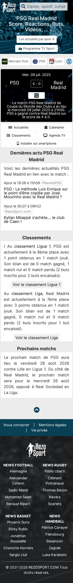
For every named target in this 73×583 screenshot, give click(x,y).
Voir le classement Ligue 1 (37, 284)
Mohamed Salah (18, 497)
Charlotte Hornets (18, 548)
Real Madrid (58, 85)
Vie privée (39, 430)
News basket (18, 516)
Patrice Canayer (55, 527)
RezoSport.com (18, 211)
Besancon (55, 541)
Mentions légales (52, 425)
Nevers (55, 497)
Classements (20, 135)
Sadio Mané (18, 490)
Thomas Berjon (54, 490)
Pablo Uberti (55, 471)
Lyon (58, 61)
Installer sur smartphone (38, 143)
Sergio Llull (18, 555)
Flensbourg (55, 534)
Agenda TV (56, 135)
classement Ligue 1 (32, 246)
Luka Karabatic (54, 555)
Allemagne (18, 471)
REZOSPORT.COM (44, 567)
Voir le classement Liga (36, 337)
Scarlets (54, 504)
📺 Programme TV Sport (36, 48)
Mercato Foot (18, 61)
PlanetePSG (51, 183)
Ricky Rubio (18, 529)
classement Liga (26, 293)
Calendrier (56, 127)
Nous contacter (16, 425)
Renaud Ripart (18, 504)
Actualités (20, 127)
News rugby (55, 465)
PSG (41, 61)
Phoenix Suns (18, 522)
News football (18, 465)
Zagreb (55, 548)
